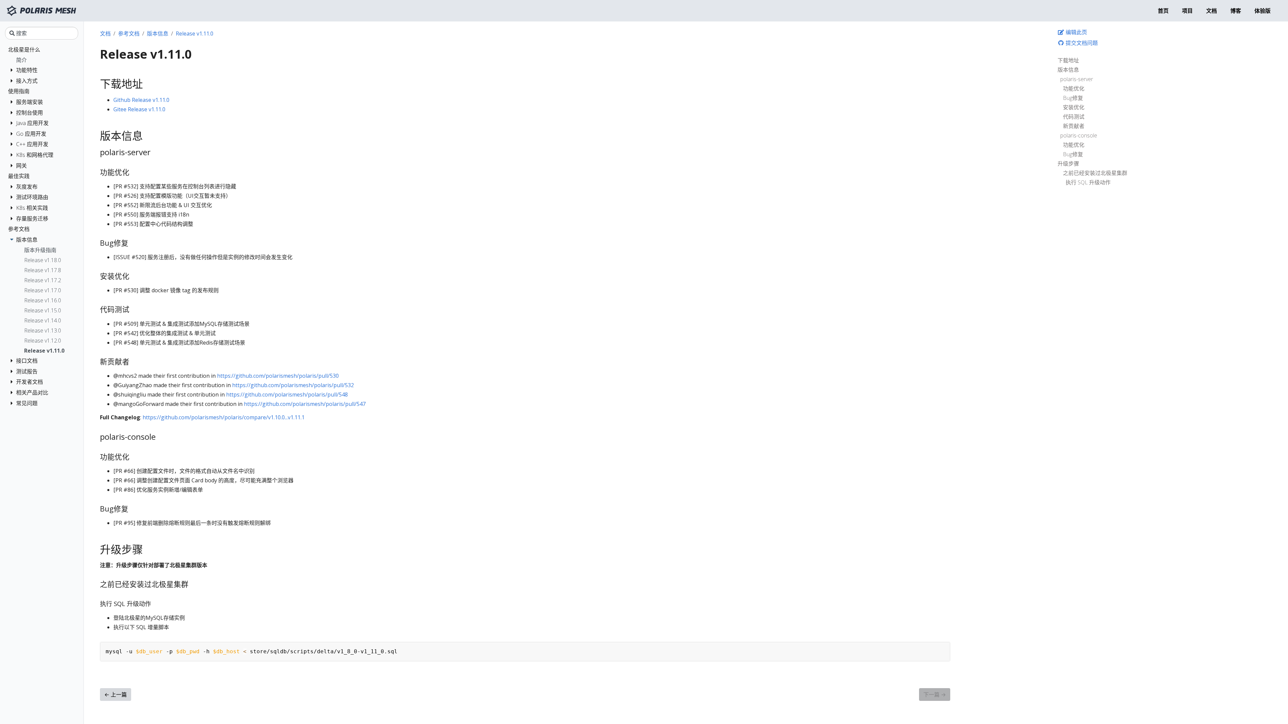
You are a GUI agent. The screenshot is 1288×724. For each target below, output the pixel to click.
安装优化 (1073, 107)
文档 (105, 33)
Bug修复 (1073, 98)
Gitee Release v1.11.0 (139, 109)
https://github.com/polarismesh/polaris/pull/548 (287, 394)
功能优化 (1073, 88)
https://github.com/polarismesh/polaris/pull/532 (293, 385)
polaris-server (1076, 79)
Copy (942, 648)
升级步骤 (1068, 163)
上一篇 (115, 694)
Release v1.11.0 (194, 33)
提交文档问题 (1081, 43)
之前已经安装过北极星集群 (1095, 173)
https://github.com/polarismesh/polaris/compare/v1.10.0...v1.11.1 (224, 417)
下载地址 (1068, 60)
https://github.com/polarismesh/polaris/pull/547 (305, 404)
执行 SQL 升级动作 (1088, 182)
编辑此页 (1075, 32)
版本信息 (1068, 69)
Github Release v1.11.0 (141, 100)
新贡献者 (1073, 126)
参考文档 (129, 33)
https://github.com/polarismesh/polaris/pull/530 (278, 375)
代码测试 (1073, 116)
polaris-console (1078, 135)
